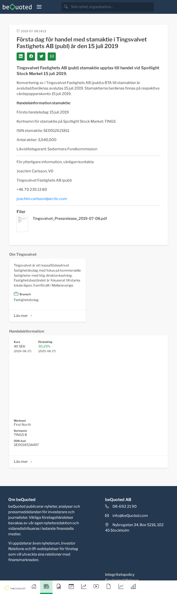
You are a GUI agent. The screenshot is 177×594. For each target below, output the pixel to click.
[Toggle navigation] (39, 7)
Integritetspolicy (120, 574)
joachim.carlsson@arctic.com (42, 199)
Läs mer (21, 315)
